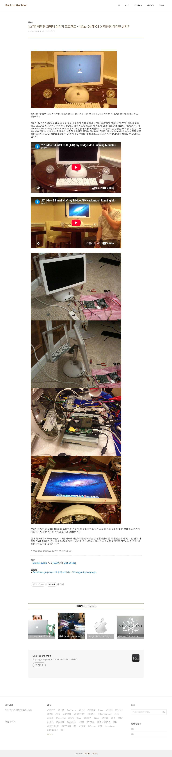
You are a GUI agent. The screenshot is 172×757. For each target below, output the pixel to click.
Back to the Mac (16, 5)
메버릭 (109, 710)
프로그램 (91, 722)
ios (79, 718)
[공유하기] (39, 584)
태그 (126, 5)
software (72, 710)
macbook (111, 726)
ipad (97, 718)
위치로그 (150, 5)
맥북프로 (51, 710)
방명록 (161, 5)
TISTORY (87, 753)
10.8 (58, 714)
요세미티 (67, 714)
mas (117, 714)
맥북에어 (60, 722)
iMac (101, 710)
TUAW (55, 562)
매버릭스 (92, 714)
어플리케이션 (80, 714)
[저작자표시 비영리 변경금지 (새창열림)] (60, 584)
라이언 (61, 710)
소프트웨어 (67, 726)
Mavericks (72, 722)
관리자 (95, 753)
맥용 (115, 722)
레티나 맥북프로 (104, 722)
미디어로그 (138, 5)
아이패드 (92, 710)
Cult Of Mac (70, 562)
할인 (82, 722)
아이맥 (82, 726)
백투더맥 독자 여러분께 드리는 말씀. (18, 710)
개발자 (50, 718)
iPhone (92, 726)
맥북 (120, 718)
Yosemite (61, 718)
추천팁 (105, 718)
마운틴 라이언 (53, 726)
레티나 (82, 710)
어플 (113, 718)
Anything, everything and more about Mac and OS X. (55, 659)
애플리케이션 (53, 730)
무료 (101, 726)
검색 (163, 712)
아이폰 (50, 722)
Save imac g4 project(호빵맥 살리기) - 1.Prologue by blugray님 (64, 572)
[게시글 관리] (42, 584)
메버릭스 (119, 710)
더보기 (49, 735)
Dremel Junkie (40, 562)
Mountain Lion (105, 714)
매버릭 (71, 718)
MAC (50, 714)
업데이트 (88, 718)
